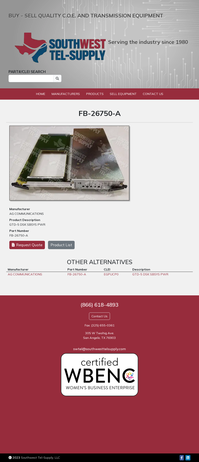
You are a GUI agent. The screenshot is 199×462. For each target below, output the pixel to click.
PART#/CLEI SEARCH (27, 71)
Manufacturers (65, 94)
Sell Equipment (123, 94)
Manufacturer (19, 209)
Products (95, 94)
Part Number (19, 231)
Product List (61, 245)
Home (40, 94)
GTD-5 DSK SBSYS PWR (27, 224)
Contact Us (153, 94)
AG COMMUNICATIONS (26, 214)
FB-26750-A (18, 235)
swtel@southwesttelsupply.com (99, 349)
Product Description (24, 220)
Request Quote (29, 245)
